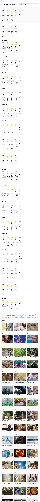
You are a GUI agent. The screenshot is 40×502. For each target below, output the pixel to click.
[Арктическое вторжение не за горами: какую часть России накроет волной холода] (32, 442)
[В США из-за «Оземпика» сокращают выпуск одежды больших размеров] (7, 455)
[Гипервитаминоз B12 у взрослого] (20, 442)
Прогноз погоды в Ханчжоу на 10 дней (11, 315)
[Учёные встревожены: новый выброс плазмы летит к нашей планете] (20, 455)
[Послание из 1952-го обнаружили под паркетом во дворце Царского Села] (32, 328)
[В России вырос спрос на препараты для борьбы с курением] (32, 379)
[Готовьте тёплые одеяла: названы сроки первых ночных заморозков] (32, 354)
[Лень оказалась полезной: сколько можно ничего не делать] (32, 417)
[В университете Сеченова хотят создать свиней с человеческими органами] (7, 366)
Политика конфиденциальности (15, 501)
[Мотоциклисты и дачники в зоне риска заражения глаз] (32, 404)
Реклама (7, 501)
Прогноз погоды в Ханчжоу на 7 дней (32, 314)
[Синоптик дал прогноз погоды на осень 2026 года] (7, 354)
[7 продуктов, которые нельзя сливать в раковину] (32, 455)
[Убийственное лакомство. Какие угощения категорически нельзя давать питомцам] (7, 341)
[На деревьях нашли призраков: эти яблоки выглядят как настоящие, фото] (7, 467)
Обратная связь (29, 501)
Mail (1, 501)
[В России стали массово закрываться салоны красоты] (20, 328)
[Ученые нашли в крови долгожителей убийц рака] (20, 392)
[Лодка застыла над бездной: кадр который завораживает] (7, 404)
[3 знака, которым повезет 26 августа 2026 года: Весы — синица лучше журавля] (20, 417)
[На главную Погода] (3, 1)
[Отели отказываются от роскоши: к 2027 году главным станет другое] (20, 492)
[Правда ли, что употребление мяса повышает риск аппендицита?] (32, 492)
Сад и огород (26, 315)
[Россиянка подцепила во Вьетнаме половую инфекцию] (7, 328)
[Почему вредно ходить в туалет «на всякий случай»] (20, 480)
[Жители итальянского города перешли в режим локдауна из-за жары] (20, 467)
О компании (3, 501)
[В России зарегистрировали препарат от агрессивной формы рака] (7, 442)
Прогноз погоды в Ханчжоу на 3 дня (8, 314)
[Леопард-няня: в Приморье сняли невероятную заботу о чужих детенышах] (20, 354)
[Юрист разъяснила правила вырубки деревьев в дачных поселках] (20, 429)
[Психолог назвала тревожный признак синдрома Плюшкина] (32, 429)
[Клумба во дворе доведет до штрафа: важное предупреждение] (7, 417)
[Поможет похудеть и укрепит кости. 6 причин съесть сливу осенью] (20, 366)
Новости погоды (20, 315)
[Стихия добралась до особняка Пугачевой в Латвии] (20, 341)
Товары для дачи (31, 315)
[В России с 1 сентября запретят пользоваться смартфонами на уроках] (32, 480)
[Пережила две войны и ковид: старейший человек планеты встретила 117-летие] (20, 379)
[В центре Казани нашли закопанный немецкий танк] (32, 392)
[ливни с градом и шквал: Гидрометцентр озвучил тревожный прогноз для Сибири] (7, 480)
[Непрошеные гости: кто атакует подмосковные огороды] (7, 379)
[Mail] (1, 1)
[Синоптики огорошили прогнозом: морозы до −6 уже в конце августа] (7, 429)
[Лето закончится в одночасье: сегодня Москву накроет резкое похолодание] (7, 392)
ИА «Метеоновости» (37, 501)
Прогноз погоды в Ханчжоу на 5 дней (19, 314)
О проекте (10, 501)
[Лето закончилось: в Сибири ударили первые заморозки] (7, 492)
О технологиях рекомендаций (23, 501)
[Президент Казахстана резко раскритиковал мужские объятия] (32, 341)
